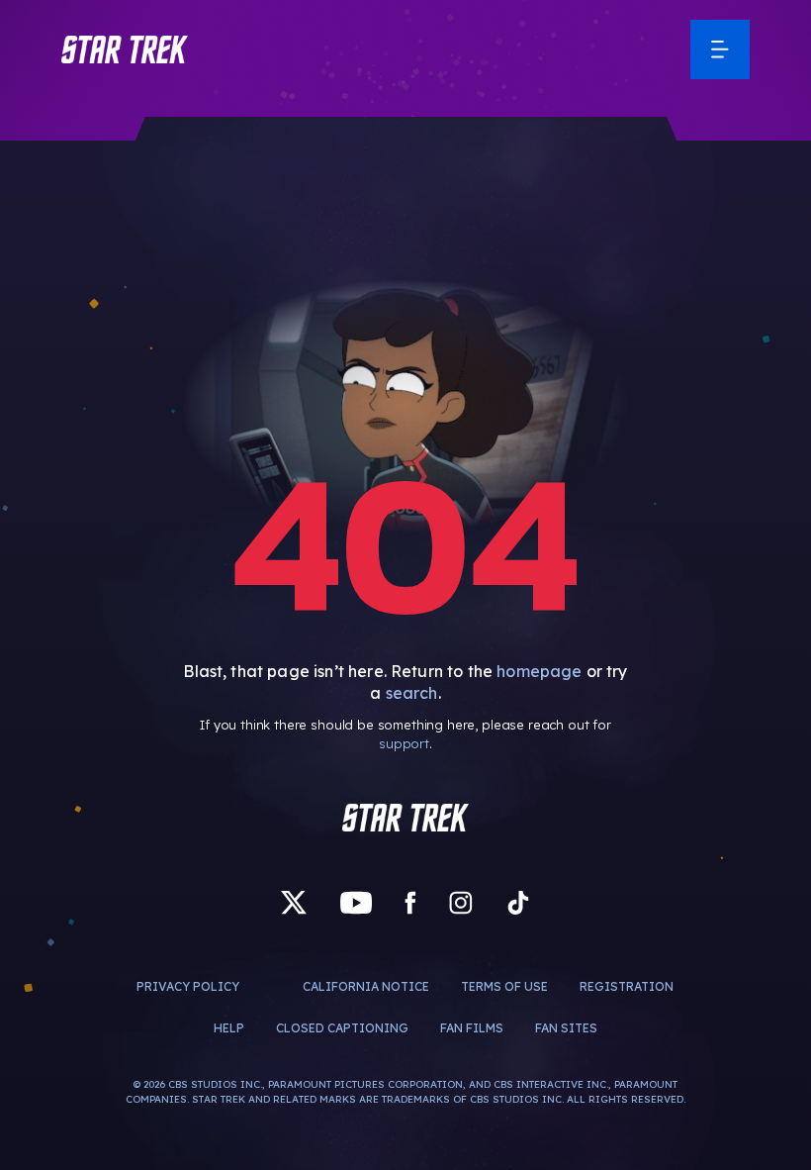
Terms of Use (504, 986)
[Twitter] (294, 903)
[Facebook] (410, 903)
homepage (539, 671)
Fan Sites (566, 1028)
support (404, 743)
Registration (627, 986)
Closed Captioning (342, 1028)
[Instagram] (461, 903)
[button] (124, 49)
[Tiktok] (518, 903)
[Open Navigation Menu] (720, 49)
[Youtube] (356, 903)
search (412, 693)
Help (229, 1028)
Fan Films (471, 1028)
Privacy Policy (187, 986)
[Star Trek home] (405, 817)
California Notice (366, 986)
